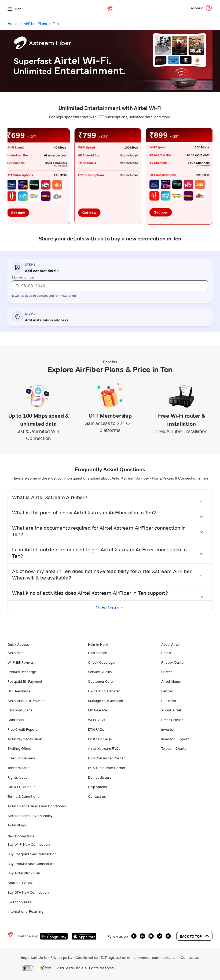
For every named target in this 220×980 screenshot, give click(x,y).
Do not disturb (100, 777)
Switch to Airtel (20, 902)
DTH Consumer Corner (106, 758)
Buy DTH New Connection (28, 892)
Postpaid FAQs (100, 739)
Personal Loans (20, 710)
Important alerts (34, 957)
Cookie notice (87, 957)
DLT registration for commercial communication (139, 957)
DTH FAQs (96, 729)
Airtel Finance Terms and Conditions (37, 806)
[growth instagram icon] (168, 936)
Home (13, 23)
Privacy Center (173, 662)
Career (166, 672)
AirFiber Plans (35, 23)
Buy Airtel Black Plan (24, 873)
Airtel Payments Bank (25, 739)
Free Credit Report (22, 729)
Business (168, 701)
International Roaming (25, 911)
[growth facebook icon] (134, 936)
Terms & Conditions (23, 796)
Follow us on (118, 936)
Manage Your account (105, 701)
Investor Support (175, 739)
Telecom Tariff (19, 768)
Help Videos (97, 787)
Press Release (172, 720)
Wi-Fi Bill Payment (22, 662)
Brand (166, 653)
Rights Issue (17, 777)
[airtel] (110, 9)
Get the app (28, 936)
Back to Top (191, 936)
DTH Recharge (19, 691)
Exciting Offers (19, 748)
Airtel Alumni (171, 681)
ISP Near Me (97, 710)
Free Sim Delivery (21, 758)
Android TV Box (20, 883)
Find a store (97, 653)
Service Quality (100, 672)
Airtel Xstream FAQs (104, 748)
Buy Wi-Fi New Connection (29, 844)
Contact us (97, 796)
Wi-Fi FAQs (96, 720)
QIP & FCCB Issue (21, 787)
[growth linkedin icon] (142, 936)
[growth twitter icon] (159, 936)
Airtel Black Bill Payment (27, 701)
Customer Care (100, 681)
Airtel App (16, 653)
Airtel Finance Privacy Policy (30, 816)
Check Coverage (101, 662)
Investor (168, 729)
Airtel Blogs (17, 825)
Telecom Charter (174, 748)
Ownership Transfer (104, 691)
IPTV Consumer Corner (106, 768)
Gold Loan (16, 720)
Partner (167, 691)
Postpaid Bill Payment (25, 681)
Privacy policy (61, 957)
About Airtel (171, 710)
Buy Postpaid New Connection (32, 854)
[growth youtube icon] (151, 936)
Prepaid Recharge (22, 672)
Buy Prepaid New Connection (31, 864)
